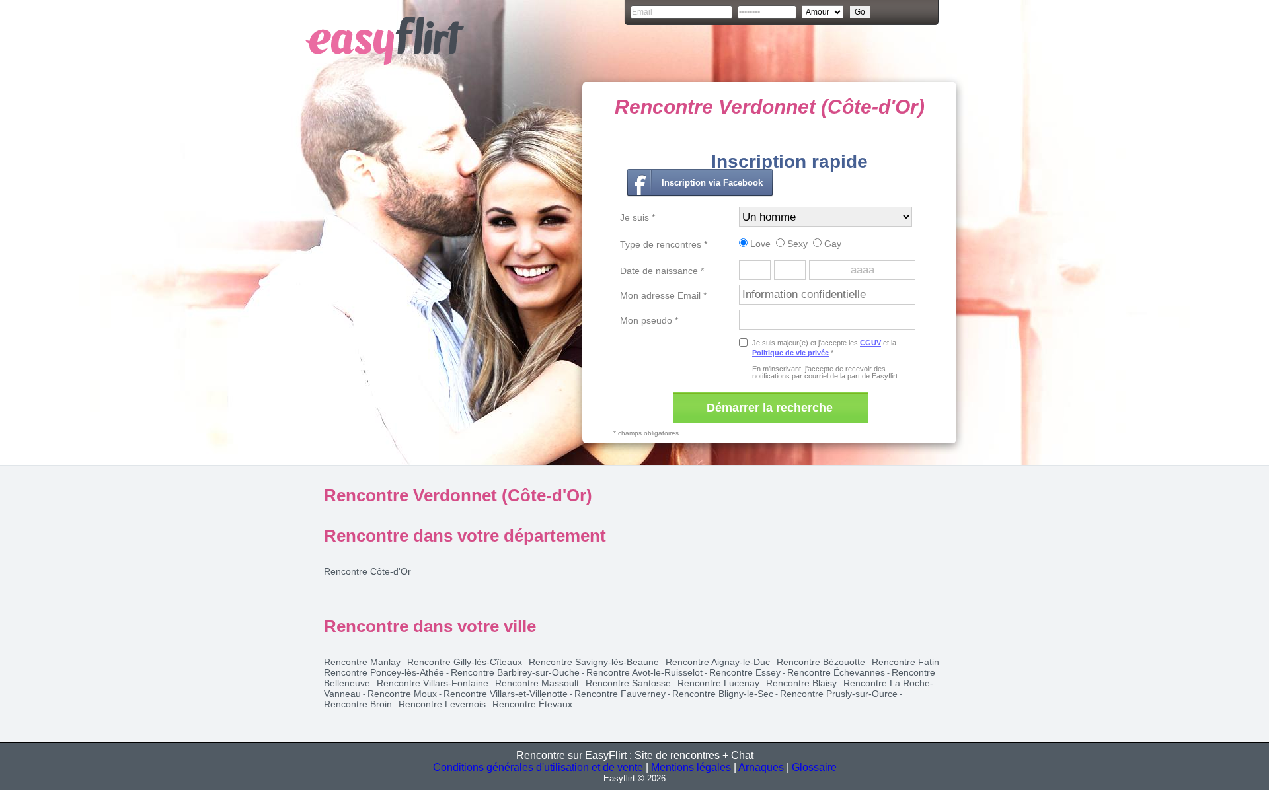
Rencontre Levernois (442, 704)
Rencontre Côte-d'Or (367, 571)
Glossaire (814, 767)
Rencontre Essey (745, 672)
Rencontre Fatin (905, 662)
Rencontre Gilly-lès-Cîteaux (464, 662)
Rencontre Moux (402, 693)
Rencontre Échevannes (836, 672)
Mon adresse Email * (663, 295)
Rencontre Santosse (628, 683)
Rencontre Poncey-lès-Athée (384, 672)
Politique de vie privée (790, 353)
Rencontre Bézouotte (821, 662)
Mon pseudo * (649, 320)
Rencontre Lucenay (718, 683)
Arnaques (761, 767)
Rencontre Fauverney (620, 693)
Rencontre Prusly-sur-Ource (839, 693)
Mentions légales (691, 767)
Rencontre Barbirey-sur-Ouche (515, 672)
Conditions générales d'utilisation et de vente (538, 767)
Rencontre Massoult (537, 683)
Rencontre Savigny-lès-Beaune (594, 662)
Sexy (796, 243)
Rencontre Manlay (362, 662)
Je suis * (637, 217)
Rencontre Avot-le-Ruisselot (644, 672)
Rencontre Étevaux (532, 704)
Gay (831, 243)
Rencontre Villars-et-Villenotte (505, 693)
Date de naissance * (662, 271)
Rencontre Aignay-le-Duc (718, 662)
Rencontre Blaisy (801, 683)
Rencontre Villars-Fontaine (432, 683)
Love (759, 243)
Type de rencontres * (663, 244)
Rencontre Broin (358, 704)
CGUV (870, 343)
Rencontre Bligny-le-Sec (722, 693)
